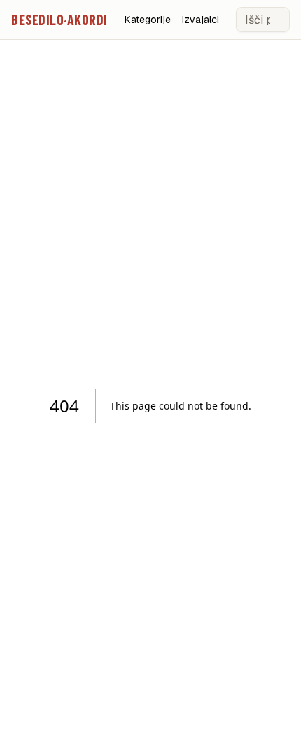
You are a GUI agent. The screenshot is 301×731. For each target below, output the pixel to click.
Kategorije (148, 19)
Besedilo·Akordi (59, 19)
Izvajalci (200, 19)
